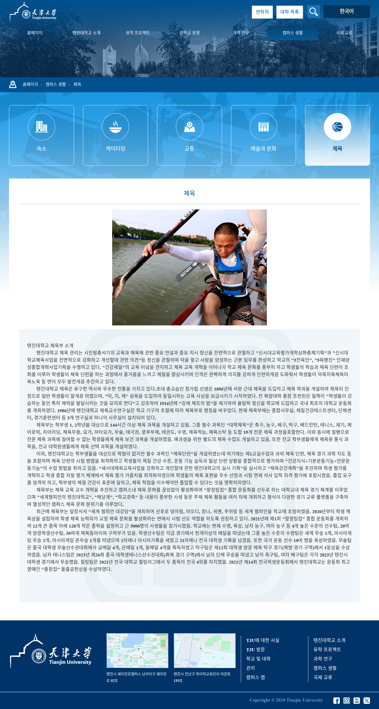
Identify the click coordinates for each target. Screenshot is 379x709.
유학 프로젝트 (138, 32)
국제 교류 (344, 32)
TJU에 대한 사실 (262, 640)
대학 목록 (289, 12)
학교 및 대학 (258, 659)
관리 (250, 668)
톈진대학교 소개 (86, 32)
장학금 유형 (189, 32)
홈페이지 (35, 32)
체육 (77, 84)
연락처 (262, 12)
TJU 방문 (255, 649)
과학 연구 (241, 32)
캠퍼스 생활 (293, 32)
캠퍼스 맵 (255, 677)
